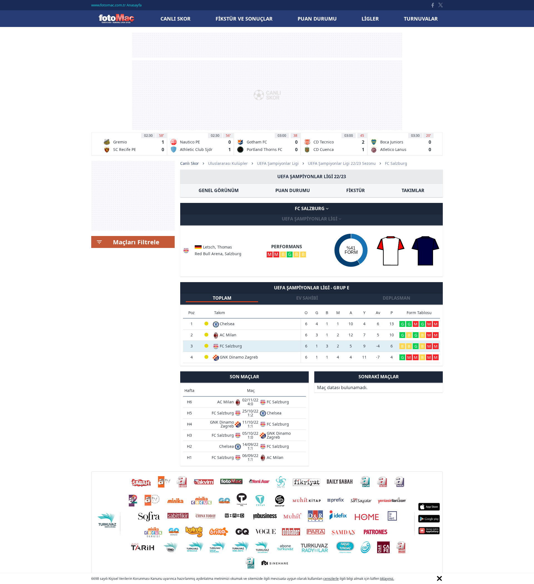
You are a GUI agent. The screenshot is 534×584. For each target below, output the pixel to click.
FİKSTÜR (355, 190)
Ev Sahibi (307, 298)
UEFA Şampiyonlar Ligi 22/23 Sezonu (342, 163)
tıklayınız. (387, 578)
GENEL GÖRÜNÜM (219, 190)
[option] (133, 144)
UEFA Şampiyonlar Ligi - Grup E (311, 288)
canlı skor (175, 18)
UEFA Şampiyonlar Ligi (278, 163)
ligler (370, 18)
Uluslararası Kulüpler (228, 163)
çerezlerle (331, 578)
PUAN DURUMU (292, 190)
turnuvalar (421, 18)
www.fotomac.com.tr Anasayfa (116, 5)
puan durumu (317, 18)
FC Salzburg (310, 208)
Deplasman (396, 298)
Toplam (222, 298)
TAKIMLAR (413, 190)
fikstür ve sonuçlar (244, 18)
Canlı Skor (116, 18)
